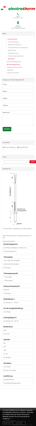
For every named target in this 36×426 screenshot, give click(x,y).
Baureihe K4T (23, 147)
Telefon (5, 105)
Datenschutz (7, 423)
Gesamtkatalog (9, 147)
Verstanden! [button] (19, 423)
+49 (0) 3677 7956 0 (18, 17)
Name (5, 91)
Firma (4, 84)
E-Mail (5, 98)
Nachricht (6, 112)
